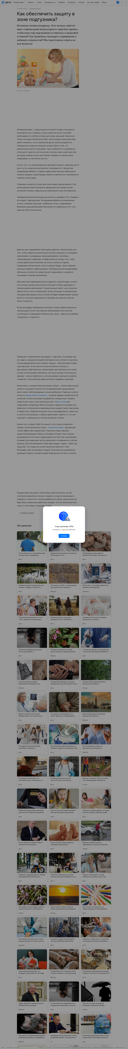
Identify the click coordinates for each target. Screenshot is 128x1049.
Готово (64, 536)
